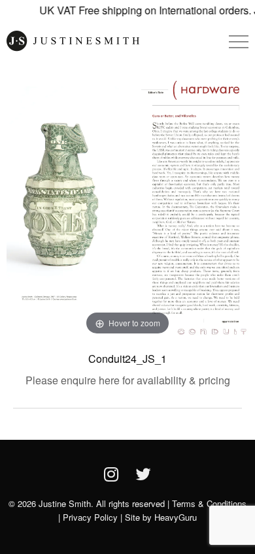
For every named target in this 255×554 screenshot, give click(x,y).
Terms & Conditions (209, 503)
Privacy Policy (90, 517)
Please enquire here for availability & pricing (128, 380)
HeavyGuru (175, 517)
